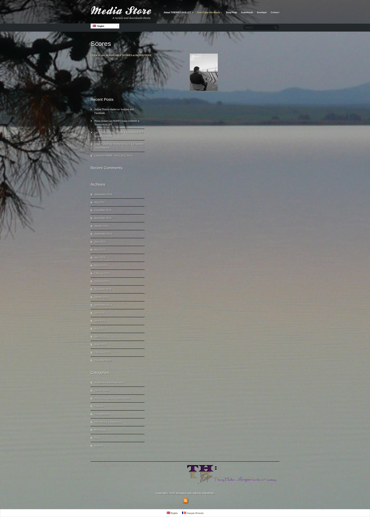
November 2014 (102, 218)
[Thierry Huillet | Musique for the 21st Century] (121, 12)
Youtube (98, 446)
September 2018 (103, 194)
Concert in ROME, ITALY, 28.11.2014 (113, 155)
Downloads (247, 12)
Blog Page (231, 12)
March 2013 (100, 344)
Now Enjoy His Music (209, 12)
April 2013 (99, 336)
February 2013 (102, 352)
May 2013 (99, 329)
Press (97, 438)
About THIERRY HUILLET (178, 12)
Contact (275, 12)
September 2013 (103, 305)
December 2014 (102, 210)
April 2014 (99, 257)
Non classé (100, 430)
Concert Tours (101, 390)
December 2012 (102, 360)
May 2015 (99, 202)
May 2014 (99, 249)
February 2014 (102, 273)
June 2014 (100, 242)
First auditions (101, 414)
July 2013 (99, 313)
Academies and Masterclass (109, 382)
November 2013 (102, 289)
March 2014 (100, 265)
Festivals (99, 406)
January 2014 (101, 281)
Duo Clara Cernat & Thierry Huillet (112, 398)
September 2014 (103, 234)
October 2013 (101, 297)
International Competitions (108, 422)
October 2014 (101, 226)
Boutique (262, 12)
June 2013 (100, 321)
